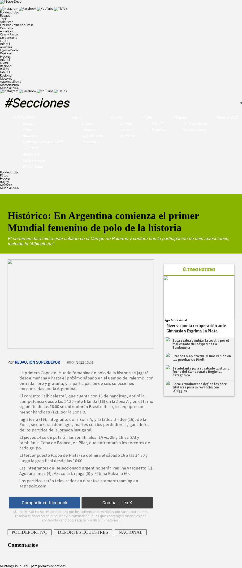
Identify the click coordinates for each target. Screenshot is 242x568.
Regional (6, 53)
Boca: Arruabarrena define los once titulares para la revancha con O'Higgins (200, 387)
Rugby (147, 117)
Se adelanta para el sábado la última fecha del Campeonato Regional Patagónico (201, 371)
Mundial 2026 (9, 88)
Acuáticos (6, 31)
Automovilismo (11, 81)
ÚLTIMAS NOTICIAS (199, 270)
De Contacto (8, 37)
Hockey (117, 117)
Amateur (6, 47)
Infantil (5, 44)
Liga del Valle (9, 50)
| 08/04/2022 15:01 (79, 362)
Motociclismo (9, 85)
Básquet (6, 15)
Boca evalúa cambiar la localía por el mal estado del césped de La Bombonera (201, 343)
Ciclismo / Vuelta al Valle (17, 25)
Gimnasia (6, 28)
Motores (180, 117)
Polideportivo (24, 117)
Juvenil (4, 62)
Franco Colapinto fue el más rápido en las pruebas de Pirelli (202, 358)
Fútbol (77, 117)
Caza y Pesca (9, 34)
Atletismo (6, 22)
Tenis (3, 19)
